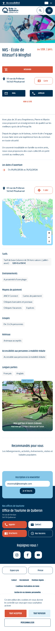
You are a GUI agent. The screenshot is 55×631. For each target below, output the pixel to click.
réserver (27, 69)
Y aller (45, 190)
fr (45, 3)
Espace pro (14, 570)
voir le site (27, 101)
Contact (38, 524)
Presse (40, 570)
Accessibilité (11, 3)
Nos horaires (40, 533)
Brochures (13, 533)
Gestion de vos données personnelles (27, 592)
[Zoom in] (49, 233)
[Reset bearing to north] (49, 241)
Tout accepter (15, 613)
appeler (41, 93)
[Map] (27, 222)
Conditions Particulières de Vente (27, 586)
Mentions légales (38, 580)
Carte (46, 81)
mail (14, 93)
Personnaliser (27, 622)
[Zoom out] (49, 237)
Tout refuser (39, 613)
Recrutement (24, 580)
